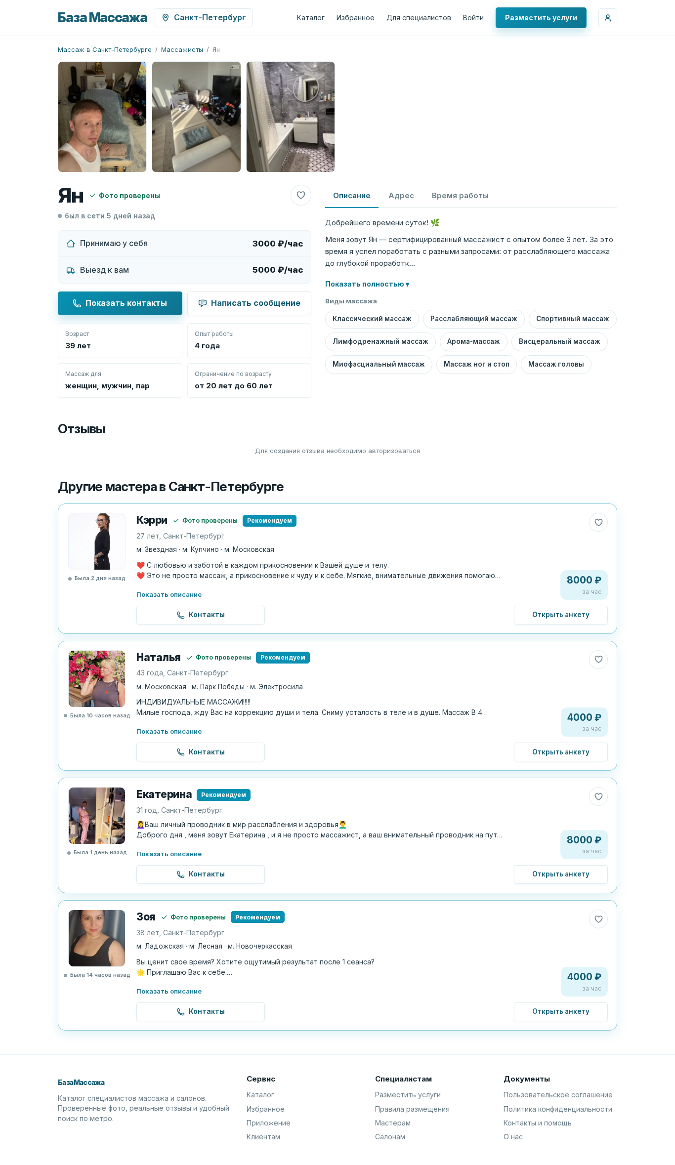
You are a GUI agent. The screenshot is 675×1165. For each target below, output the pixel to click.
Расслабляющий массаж (473, 319)
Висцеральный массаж (559, 341)
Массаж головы (556, 364)
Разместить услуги (541, 17)
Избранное (356, 17)
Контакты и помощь (538, 1123)
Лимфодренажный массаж (380, 341)
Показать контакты (126, 303)
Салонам (390, 1136)
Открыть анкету (561, 615)
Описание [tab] (352, 195)
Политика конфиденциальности (558, 1109)
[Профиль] (607, 17)
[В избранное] (301, 195)
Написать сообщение (255, 303)
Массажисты (182, 49)
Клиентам (263, 1136)
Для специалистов (418, 17)
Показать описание (169, 594)
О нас (513, 1136)
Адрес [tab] (401, 195)
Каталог (311, 17)
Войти (473, 17)
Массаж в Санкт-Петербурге (105, 49)
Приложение (269, 1123)
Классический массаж (372, 319)
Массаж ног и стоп (476, 364)
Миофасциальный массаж (379, 364)
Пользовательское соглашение (558, 1094)
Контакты (207, 615)
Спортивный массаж (572, 319)
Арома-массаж (473, 341)
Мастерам (393, 1123)
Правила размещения (412, 1109)
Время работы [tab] (460, 195)
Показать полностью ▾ (367, 284)
